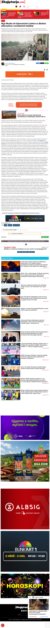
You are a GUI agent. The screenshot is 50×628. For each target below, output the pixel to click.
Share (38, 63)
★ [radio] (18, 230)
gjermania (10, 225)
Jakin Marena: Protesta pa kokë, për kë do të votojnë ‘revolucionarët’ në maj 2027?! (38, 612)
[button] (2, 625)
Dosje (3, 20)
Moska (41, 140)
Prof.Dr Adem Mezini (10, 63)
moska (5, 225)
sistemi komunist (16, 225)
